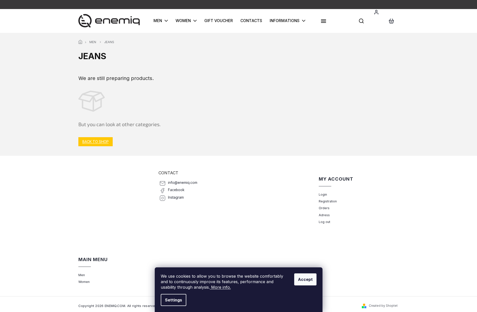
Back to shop (95, 141)
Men (81, 275)
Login (323, 194)
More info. (220, 287)
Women (84, 282)
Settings (173, 299)
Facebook (176, 190)
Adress (324, 215)
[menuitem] (161, 21)
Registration (328, 201)
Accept (305, 279)
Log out (324, 222)
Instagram (176, 197)
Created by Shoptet (383, 305)
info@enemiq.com (182, 183)
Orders (324, 208)
